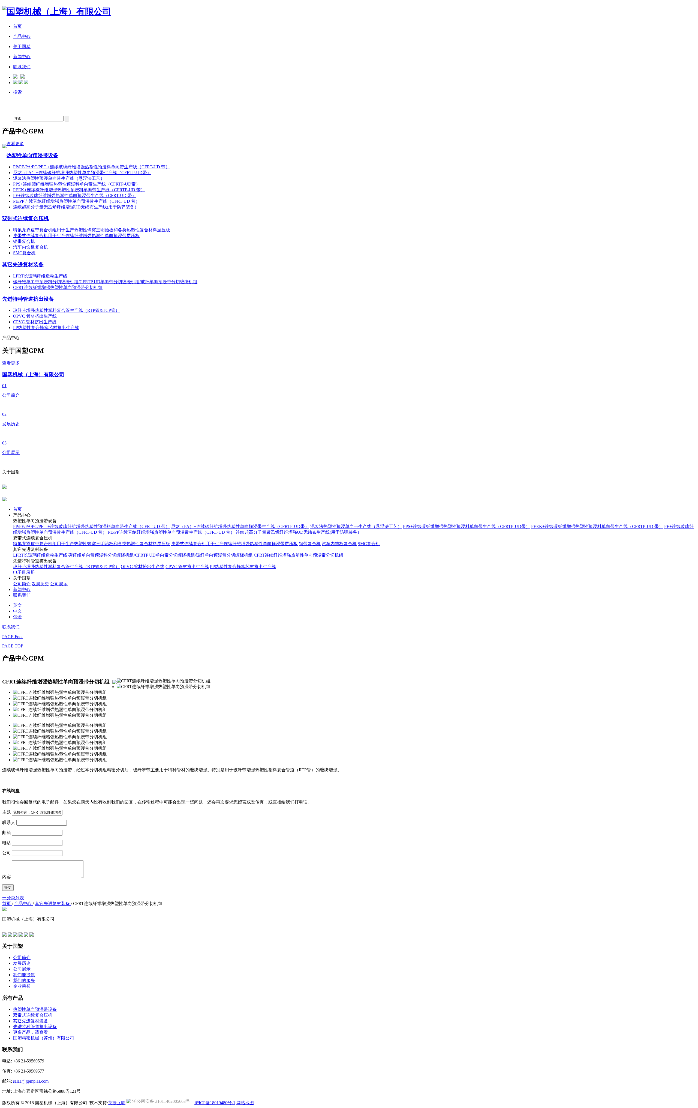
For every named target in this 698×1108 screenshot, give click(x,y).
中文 (17, 611)
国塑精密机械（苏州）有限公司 (43, 1038)
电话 (6, 842)
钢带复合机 (24, 241)
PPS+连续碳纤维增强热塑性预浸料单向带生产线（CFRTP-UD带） (76, 184)
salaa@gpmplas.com (31, 1081)
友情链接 (11, 924)
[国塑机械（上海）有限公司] (56, 11)
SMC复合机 (24, 252)
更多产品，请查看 (30, 1032)
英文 (17, 605)
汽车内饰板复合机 (30, 247)
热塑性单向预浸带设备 (32, 155)
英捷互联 (116, 1102)
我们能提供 (24, 974)
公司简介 (22, 583)
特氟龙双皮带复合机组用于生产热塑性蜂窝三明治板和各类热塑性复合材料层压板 (91, 230)
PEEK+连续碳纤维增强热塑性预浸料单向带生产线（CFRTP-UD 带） (79, 189)
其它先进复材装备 (23, 264)
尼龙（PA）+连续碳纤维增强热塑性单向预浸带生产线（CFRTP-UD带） (82, 172)
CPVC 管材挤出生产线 (34, 321)
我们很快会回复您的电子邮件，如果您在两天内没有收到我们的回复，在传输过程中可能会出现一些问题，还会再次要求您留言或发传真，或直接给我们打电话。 (157, 802)
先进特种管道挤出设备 (28, 299)
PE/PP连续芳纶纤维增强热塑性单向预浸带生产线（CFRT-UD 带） (76, 201)
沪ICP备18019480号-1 (214, 1102)
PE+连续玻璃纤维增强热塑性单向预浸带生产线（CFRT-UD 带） (74, 195)
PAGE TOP (12, 646)
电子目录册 (24, 572)
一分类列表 (13, 897)
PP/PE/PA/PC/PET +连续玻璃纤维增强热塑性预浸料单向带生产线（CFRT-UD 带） (91, 167)
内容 (6, 876)
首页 (17, 509)
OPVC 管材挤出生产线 (35, 316)
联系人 (8, 822)
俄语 (17, 616)
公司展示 (59, 583)
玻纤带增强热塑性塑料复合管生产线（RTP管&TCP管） (66, 310)
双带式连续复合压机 (25, 218)
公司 (6, 852)
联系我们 (22, 595)
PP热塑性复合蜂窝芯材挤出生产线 (46, 327)
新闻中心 (22, 589)
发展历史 (40, 583)
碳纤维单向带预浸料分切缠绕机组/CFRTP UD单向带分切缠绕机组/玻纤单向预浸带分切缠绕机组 (105, 281)
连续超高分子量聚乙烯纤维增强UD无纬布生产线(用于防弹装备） (76, 207)
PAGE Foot (12, 636)
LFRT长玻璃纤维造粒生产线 (40, 276)
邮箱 (6, 832)
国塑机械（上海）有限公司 (33, 374)
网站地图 (245, 1102)
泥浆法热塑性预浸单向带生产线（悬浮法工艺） (59, 178)
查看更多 (15, 143)
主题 (6, 812)
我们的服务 (24, 980)
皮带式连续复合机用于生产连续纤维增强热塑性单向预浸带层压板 (76, 235)
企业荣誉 (22, 986)
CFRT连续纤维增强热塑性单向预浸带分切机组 (58, 287)
